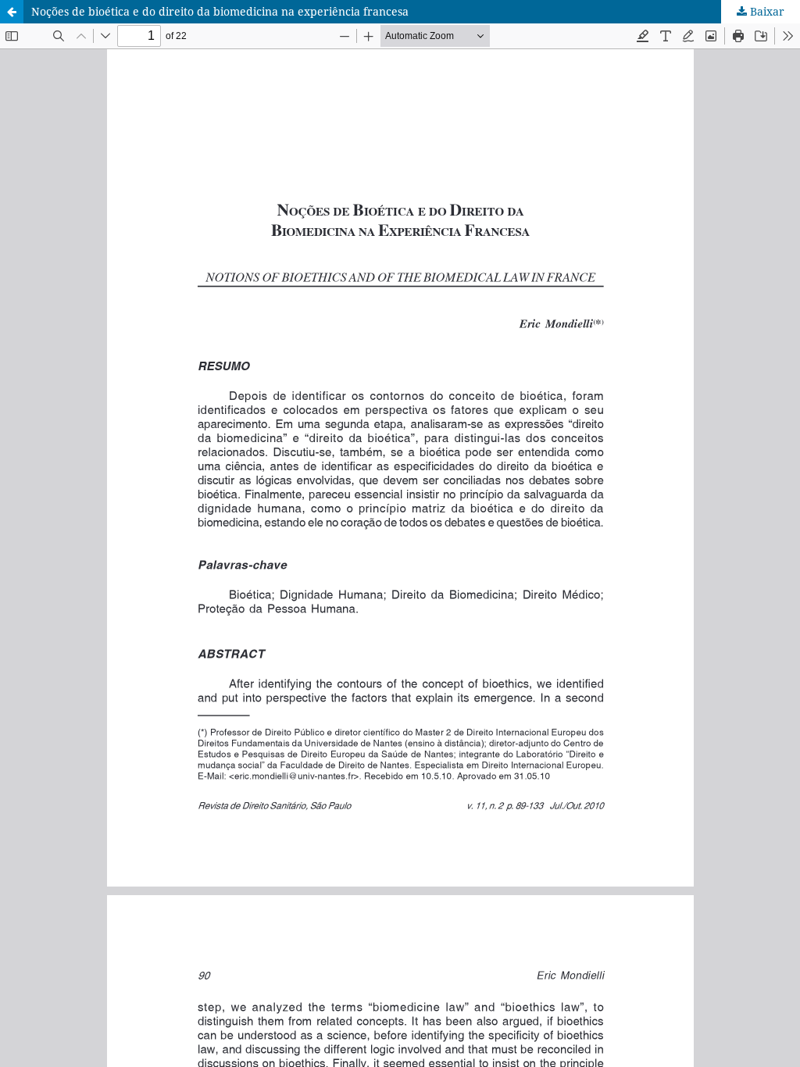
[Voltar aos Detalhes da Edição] (11, 11)
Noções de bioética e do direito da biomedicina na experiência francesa (220, 11)
